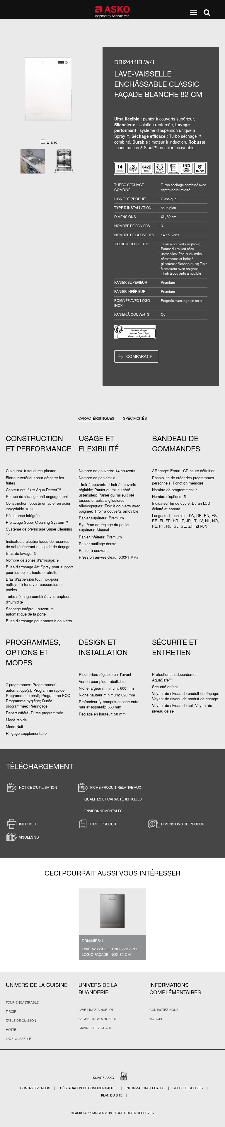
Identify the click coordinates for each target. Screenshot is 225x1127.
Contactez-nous (163, 1010)
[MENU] (193, 12)
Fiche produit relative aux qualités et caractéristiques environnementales (113, 799)
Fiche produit (103, 824)
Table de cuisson (21, 1021)
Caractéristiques (96, 418)
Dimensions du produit (183, 824)
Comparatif (139, 356)
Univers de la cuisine (36, 985)
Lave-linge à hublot (96, 1010)
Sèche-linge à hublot (98, 1019)
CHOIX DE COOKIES (188, 1088)
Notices (156, 1019)
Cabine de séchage (95, 1028)
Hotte (11, 1030)
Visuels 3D (29, 837)
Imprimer (27, 824)
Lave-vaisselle (18, 1039)
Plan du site (111, 1095)
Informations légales (145, 1088)
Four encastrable (22, 1002)
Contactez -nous (35, 1088)
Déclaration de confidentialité (88, 1088)
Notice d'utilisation (38, 787)
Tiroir (11, 1011)
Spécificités (135, 418)
